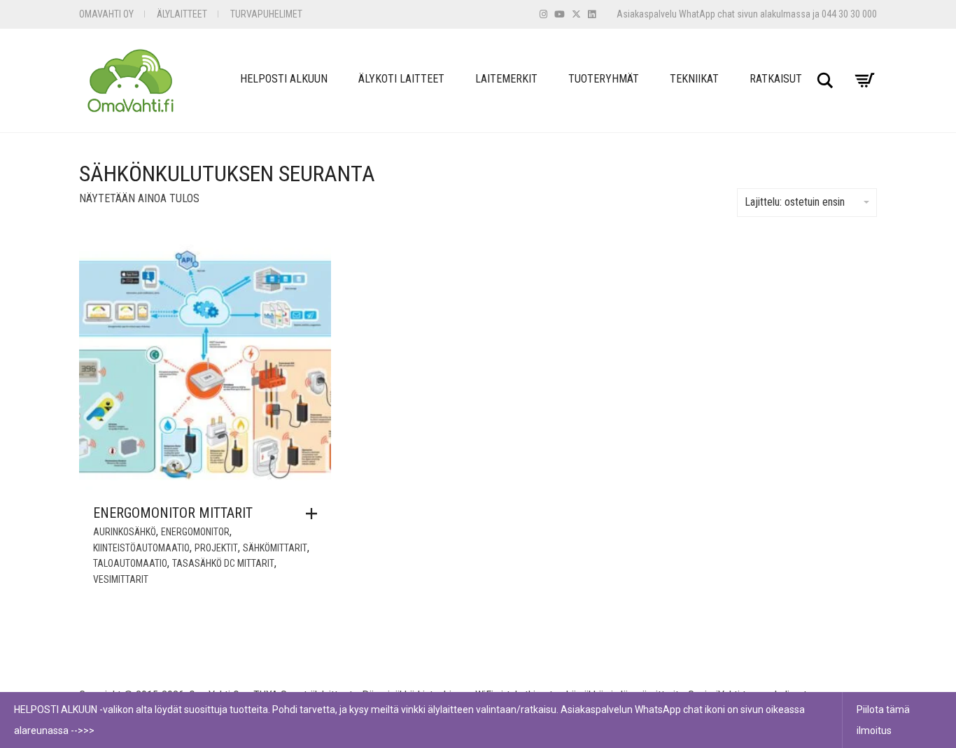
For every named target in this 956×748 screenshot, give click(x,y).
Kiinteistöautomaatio (141, 547)
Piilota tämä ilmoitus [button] (883, 720)
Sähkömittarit (275, 547)
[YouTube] (559, 14)
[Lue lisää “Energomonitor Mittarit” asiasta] (315, 513)
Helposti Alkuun (284, 78)
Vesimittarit (120, 579)
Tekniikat (694, 78)
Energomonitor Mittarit (173, 512)
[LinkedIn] (592, 14)
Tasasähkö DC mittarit (223, 563)
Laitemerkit (506, 78)
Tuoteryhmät (603, 78)
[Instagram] (543, 14)
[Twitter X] (576, 14)
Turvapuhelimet (266, 14)
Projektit (216, 547)
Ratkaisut (776, 78)
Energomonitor (195, 531)
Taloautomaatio (130, 563)
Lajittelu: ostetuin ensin (795, 202)
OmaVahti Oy (106, 14)
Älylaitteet (182, 14)
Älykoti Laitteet (401, 78)
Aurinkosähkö (124, 531)
